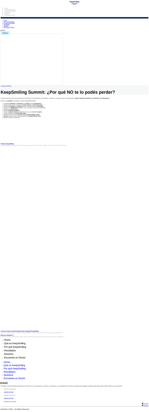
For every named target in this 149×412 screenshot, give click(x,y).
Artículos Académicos (6, 86)
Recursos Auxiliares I (7, 335)
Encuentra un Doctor (10, 15)
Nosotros (7, 13)
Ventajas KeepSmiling (7, 143)
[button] (74, 18)
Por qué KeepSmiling (10, 11)
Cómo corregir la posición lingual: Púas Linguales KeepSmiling (20, 331)
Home (6, 8)
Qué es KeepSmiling (10, 9)
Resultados (7, 12)
